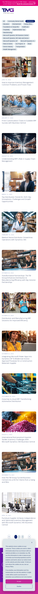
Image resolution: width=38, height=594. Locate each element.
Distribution (30, 21)
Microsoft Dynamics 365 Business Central (15, 35)
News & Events (7, 44)
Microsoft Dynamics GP (10, 41)
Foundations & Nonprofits (11, 27)
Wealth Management (9, 49)
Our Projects (19, 44)
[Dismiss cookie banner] (31, 543)
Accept (19, 581)
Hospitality (6, 29)
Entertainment (16, 24)
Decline (19, 586)
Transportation (20, 46)
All (4, 21)
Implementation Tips (19, 29)
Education (6, 24)
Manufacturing (7, 32)
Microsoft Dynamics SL (28, 41)
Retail (29, 44)
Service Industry (8, 46)
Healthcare (25, 27)
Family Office (28, 24)
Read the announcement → (26, 4)
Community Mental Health (16, 21)
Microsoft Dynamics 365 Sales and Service (16, 38)
